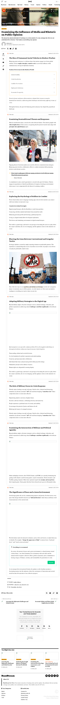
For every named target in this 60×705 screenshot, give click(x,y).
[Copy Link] (13, 48)
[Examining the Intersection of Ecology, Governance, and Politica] (37, 656)
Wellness (19, 582)
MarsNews (19, 587)
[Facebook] (22, 627)
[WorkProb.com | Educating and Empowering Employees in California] (30, 1)
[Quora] (49, 627)
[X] (27, 627)
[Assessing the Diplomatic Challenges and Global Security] (8, 656)
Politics (4, 28)
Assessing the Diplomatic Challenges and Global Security (7, 663)
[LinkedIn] (38, 627)
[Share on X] (8, 48)
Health (15, 582)
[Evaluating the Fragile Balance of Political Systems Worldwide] (22, 656)
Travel (47, 659)
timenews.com (25, 584)
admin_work (8, 43)
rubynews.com (17, 584)
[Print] (16, 48)
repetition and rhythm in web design (33, 287)
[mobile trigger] (2, 2)
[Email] (10, 48)
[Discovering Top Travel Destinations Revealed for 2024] (52, 656)
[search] (53, 1)
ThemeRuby (13, 587)
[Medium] (44, 627)
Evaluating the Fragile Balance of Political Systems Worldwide (22, 663)
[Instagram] (32, 627)
